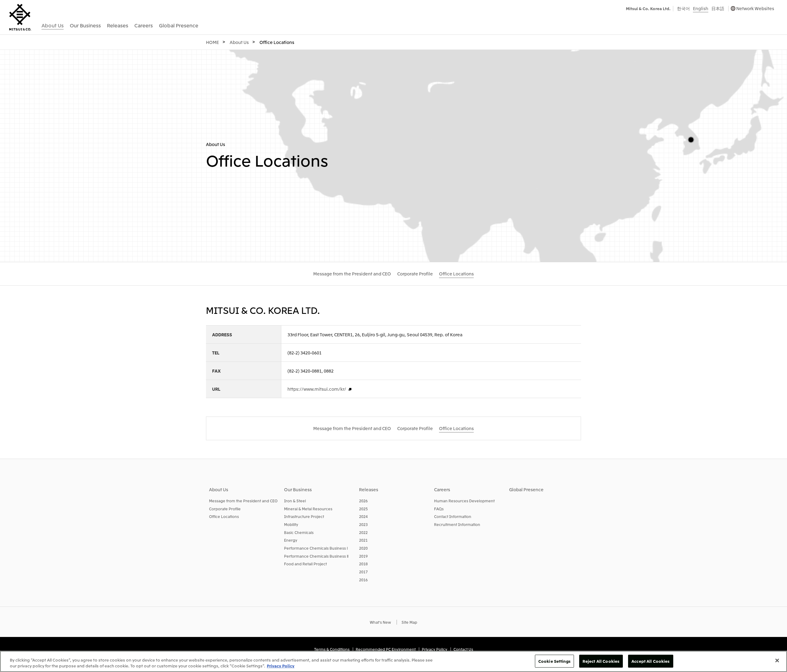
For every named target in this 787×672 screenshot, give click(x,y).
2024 (363, 516)
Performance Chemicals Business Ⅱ (316, 556)
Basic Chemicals (299, 532)
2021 (363, 540)
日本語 (717, 8)
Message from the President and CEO (243, 500)
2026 (363, 500)
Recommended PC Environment (386, 649)
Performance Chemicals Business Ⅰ (316, 548)
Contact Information (452, 516)
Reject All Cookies (601, 661)
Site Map (409, 622)
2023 (363, 524)
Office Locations (224, 516)
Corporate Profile (225, 508)
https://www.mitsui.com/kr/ (316, 389)
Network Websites (755, 8)
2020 (363, 548)
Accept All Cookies (650, 661)
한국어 (683, 8)
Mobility (291, 524)
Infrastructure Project (304, 516)
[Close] (777, 660)
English (700, 8)
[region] (393, 661)
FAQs (439, 508)
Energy (290, 540)
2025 (363, 508)
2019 (363, 556)
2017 (363, 571)
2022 (363, 532)
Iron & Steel (295, 500)
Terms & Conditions (332, 649)
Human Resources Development (464, 500)
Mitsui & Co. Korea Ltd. (648, 8)
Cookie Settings (554, 661)
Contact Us (463, 649)
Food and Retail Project (305, 563)
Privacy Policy (434, 649)
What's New (380, 622)
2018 (363, 563)
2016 (363, 579)
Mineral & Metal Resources (308, 508)
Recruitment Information (457, 524)
